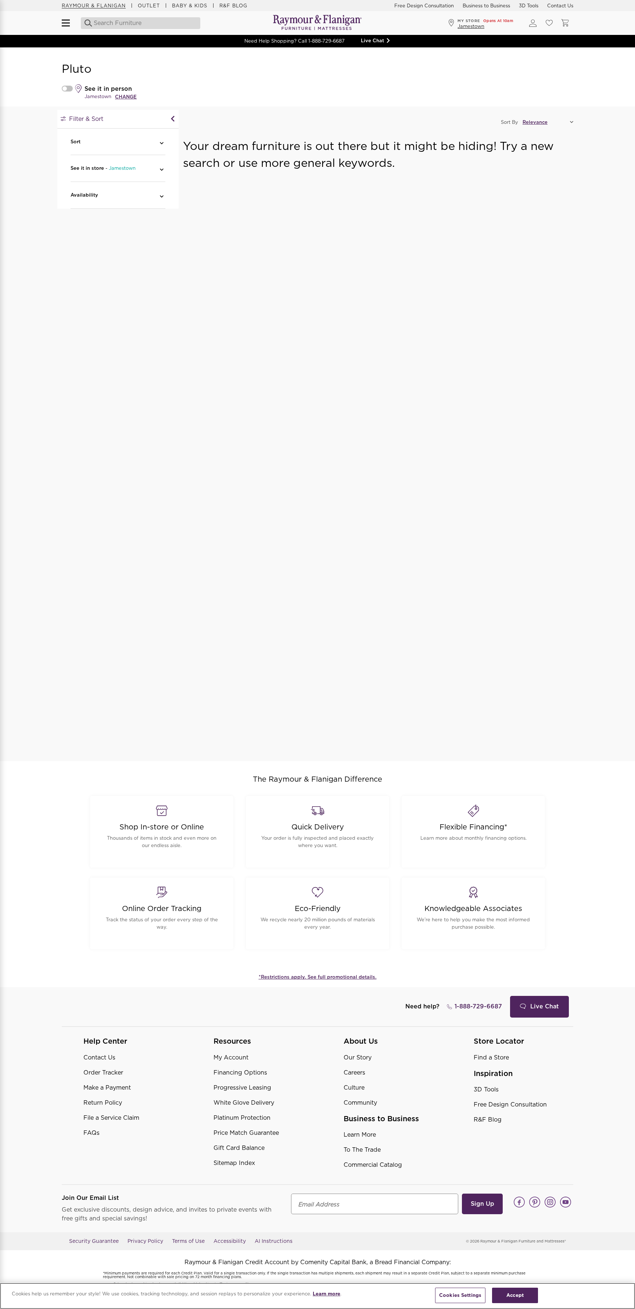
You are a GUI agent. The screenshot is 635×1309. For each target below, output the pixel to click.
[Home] (317, 23)
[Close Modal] (173, 119)
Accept (515, 1295)
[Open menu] (69, 23)
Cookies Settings (460, 1295)
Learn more (326, 1294)
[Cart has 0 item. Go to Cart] (565, 23)
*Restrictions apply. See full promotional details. (318, 977)
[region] (317, 1296)
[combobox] (141, 23)
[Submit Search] (86, 23)
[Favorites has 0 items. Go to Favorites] (549, 23)
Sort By (509, 122)
